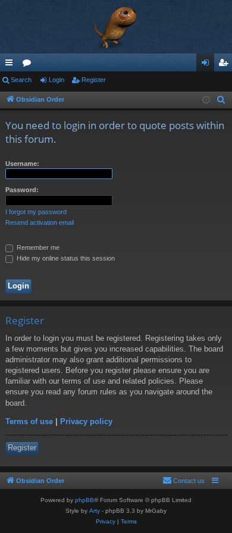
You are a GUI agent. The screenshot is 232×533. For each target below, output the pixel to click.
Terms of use (29, 421)
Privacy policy (86, 421)
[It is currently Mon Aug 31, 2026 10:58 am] (206, 100)
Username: (22, 163)
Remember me (37, 247)
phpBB (84, 500)
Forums (29, 64)
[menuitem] (221, 99)
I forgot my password (36, 211)
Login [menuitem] (207, 64)
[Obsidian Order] (116, 27)
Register (93, 79)
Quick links (11, 64)
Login (56, 79)
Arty (94, 510)
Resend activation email (39, 222)
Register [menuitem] (225, 64)
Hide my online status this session (65, 258)
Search (21, 79)
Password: (22, 189)
